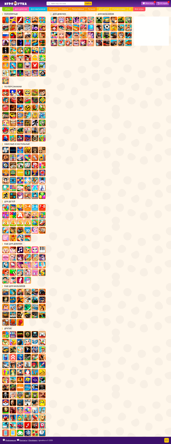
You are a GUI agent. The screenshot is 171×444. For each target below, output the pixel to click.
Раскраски (13, 58)
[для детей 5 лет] (20, 222)
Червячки (13, 115)
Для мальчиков (38, 9)
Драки (121, 35)
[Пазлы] (13, 215)
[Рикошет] (5, 357)
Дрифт (128, 42)
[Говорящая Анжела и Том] (35, 249)
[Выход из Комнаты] (27, 172)
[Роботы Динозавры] (5, 322)
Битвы (42, 65)
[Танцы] (20, 280)
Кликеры (20, 50)
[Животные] (27, 215)
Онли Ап (35, 130)
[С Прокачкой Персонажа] (13, 357)
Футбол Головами (13, 130)
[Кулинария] (27, 257)
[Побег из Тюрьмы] (5, 299)
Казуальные (27, 58)
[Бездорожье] (27, 314)
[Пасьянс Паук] (42, 180)
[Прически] (5, 272)
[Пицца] (35, 257)
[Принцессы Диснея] (13, 257)
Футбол (106, 27)
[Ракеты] (42, 364)
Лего (113, 27)
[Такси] (5, 314)
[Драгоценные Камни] (42, 172)
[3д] (35, 342)
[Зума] (13, 172)
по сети (5, 42)
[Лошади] (13, 417)
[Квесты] (27, 334)
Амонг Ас (13, 35)
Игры (7, 9)
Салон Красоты (90, 42)
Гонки (106, 20)
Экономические (35, 73)
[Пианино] (42, 249)
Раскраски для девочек (54, 35)
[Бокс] (20, 322)
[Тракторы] (35, 299)
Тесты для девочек (90, 27)
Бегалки (42, 50)
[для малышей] (35, 215)
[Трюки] (13, 380)
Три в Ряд (42, 20)
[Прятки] (5, 372)
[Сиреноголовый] (20, 402)
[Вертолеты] (13, 425)
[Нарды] (35, 157)
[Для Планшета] (13, 433)
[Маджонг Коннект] (27, 165)
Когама (35, 50)
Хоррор (5, 50)
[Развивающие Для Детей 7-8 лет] (42, 207)
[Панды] (20, 237)
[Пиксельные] (35, 364)
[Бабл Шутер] (35, 172)
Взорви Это (5, 123)
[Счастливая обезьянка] (5, 172)
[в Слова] (13, 157)
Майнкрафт (99, 20)
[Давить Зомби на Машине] (20, 307)
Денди (13, 27)
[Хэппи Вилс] (20, 410)
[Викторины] (27, 188)
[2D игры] (27, 364)
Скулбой (42, 130)
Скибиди (35, 138)
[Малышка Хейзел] (5, 249)
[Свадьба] (42, 265)
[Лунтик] (35, 230)
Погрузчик (27, 123)
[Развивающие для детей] (13, 207)
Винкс (83, 20)
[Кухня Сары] (13, 249)
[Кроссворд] (20, 180)
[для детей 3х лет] (5, 222)
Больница (68, 42)
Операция (83, 27)
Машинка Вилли (27, 100)
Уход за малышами (90, 20)
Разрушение (13, 65)
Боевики (13, 73)
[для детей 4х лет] (13, 222)
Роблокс (20, 35)
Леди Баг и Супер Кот (68, 35)
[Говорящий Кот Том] (35, 395)
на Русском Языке (5, 35)
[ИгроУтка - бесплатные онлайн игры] (16, 3)
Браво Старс (27, 107)
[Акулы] (5, 425)
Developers (33, 440)
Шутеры (27, 35)
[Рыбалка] (13, 292)
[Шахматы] (35, 150)
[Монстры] (42, 425)
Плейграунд (20, 65)
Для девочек (21, 9)
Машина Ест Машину (20, 123)
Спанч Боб (27, 92)
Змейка (35, 42)
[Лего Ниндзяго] (13, 299)
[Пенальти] (13, 307)
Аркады (35, 58)
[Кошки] (27, 249)
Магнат (27, 73)
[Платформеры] (35, 372)
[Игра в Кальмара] (20, 425)
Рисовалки (5, 80)
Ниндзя (106, 35)
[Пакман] (13, 342)
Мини (35, 35)
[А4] (13, 395)
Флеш (20, 20)
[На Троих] (5, 334)
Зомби (128, 20)
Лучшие (91, 9)
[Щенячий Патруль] (13, 230)
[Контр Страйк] (27, 292)
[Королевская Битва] (20, 372)
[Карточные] (20, 188)
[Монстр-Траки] (42, 292)
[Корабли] (5, 364)
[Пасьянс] (20, 165)
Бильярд (42, 73)
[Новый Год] (27, 372)
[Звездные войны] (27, 307)
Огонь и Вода (5, 20)
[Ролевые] (35, 349)
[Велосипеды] (42, 410)
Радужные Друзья (5, 138)
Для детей (104, 9)
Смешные (20, 58)
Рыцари (128, 27)
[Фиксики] (27, 230)
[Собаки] (42, 417)
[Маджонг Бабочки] (35, 180)
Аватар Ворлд (27, 130)
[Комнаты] (27, 265)
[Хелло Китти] (13, 265)
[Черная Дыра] (35, 380)
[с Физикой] (27, 349)
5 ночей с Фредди (13, 107)
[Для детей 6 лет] (27, 222)
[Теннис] (35, 410)
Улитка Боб (35, 107)
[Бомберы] (35, 402)
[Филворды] (13, 180)
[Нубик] (5, 307)
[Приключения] (13, 364)
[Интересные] (5, 342)
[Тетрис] (27, 157)
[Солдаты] (20, 314)
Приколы (27, 65)
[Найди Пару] (35, 433)
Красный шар (5, 107)
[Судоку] (27, 180)
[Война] (13, 349)
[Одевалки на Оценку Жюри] (20, 265)
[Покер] (35, 165)
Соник (13, 92)
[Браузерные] (13, 150)
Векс (35, 123)
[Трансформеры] (42, 299)
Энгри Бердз (5, 130)
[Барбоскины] (42, 230)
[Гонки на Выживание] (5, 387)
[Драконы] (35, 417)
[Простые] (20, 433)
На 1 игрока (13, 42)
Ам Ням (42, 107)
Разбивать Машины (121, 42)
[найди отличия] (5, 165)
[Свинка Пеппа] (5, 237)
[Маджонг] (27, 150)
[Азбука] (20, 215)
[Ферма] (27, 342)
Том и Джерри (5, 100)
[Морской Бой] (42, 188)
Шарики (27, 20)
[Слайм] (13, 272)
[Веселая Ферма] (5, 180)
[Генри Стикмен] (42, 433)
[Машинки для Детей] (35, 222)
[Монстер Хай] (20, 257)
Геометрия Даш (42, 100)
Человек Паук (20, 92)
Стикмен (128, 35)
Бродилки (13, 50)
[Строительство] (42, 349)
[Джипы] (42, 314)
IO (130, 9)
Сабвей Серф (42, 27)
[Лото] (27, 195)
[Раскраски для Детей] (5, 215)
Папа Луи (35, 20)
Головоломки (118, 9)
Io (35, 27)
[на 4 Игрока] (13, 334)
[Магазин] (42, 272)
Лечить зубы (76, 42)
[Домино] (20, 157)
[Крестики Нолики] (13, 195)
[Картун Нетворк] (35, 387)
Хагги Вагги (27, 138)
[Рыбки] (20, 417)
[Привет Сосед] (42, 395)
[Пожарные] (35, 357)
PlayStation (27, 27)
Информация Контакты (16, 440)
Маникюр (90, 35)
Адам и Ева (35, 115)
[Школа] (5, 280)
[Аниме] (20, 364)
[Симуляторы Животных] (27, 417)
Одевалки (54, 20)
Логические (27, 42)
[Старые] (20, 334)
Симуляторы (5, 58)
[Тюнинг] (27, 357)
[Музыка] (20, 249)
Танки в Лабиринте (20, 130)
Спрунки (42, 138)
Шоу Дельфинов (42, 115)
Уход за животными (83, 35)
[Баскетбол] (13, 322)
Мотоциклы (121, 27)
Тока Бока (13, 138)
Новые (65, 9)
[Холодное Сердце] (5, 265)
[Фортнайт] (13, 314)
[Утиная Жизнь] (42, 402)
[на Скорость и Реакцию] (13, 372)
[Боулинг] (5, 417)
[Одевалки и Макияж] (13, 280)
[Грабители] (35, 314)
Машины (5, 27)
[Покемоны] (5, 402)
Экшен (35, 65)
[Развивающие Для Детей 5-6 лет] (35, 207)
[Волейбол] (27, 410)
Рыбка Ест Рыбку (20, 107)
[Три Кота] (13, 237)
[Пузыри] (35, 188)
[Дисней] (27, 387)
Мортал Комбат (20, 100)
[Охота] (42, 307)
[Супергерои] (35, 425)
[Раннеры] (27, 380)
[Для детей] (5, 207)
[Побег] (5, 195)
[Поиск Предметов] (5, 157)
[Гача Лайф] (27, 272)
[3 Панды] (27, 402)
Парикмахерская (54, 27)
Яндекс (13, 20)
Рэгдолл (5, 73)
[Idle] (42, 380)
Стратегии (99, 35)
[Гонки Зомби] (13, 387)
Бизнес (42, 58)
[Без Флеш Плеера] (27, 425)
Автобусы (106, 42)
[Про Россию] (42, 334)
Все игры (139, 9)
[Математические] (42, 215)
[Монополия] (35, 195)
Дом (68, 27)
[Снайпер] (35, 292)
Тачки (13, 100)
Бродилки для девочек (83, 42)
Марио (5, 92)
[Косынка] (42, 157)
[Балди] (5, 410)
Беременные (54, 42)
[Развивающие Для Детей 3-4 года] (27, 207)
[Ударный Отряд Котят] (20, 395)
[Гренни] (42, 387)
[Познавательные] (20, 207)
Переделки (61, 42)
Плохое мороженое (13, 123)
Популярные (78, 9)
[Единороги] (27, 280)
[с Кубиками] (5, 188)
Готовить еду (68, 20)
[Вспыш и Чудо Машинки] (20, 230)
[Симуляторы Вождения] (5, 292)
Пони (76, 20)
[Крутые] (27, 433)
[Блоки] (42, 165)
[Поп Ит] (27, 237)
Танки (121, 20)
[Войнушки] (20, 299)
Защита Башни (42, 42)
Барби (61, 35)
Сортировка (20, 73)
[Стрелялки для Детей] (5, 230)
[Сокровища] (42, 195)
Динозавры (99, 42)
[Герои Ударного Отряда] (27, 395)
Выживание (27, 50)
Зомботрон (35, 100)
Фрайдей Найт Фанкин (20, 138)
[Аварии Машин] (35, 307)
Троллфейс (20, 115)
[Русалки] (35, 265)
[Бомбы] (20, 342)
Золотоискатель (27, 115)
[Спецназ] (42, 357)
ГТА (99, 27)
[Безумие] (13, 410)
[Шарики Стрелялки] (20, 150)
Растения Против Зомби (42, 123)
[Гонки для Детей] (42, 222)
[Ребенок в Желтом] (13, 402)
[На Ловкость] (5, 380)
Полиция (113, 42)
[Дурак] (13, 165)
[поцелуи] (5, 257)
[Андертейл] (5, 395)
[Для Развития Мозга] (20, 195)
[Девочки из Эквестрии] (42, 257)
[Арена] (20, 380)
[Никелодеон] (20, 387)
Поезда (113, 35)
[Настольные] (5, 150)
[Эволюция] (20, 357)
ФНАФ (20, 42)
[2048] (20, 172)
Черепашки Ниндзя (35, 92)
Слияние (5, 65)
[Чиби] (35, 272)
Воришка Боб (5, 115)
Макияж (61, 27)
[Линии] (13, 188)
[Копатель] (42, 372)
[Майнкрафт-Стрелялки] (20, 292)
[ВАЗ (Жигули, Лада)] (5, 349)
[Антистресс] (20, 349)
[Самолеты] (42, 342)
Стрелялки (113, 20)
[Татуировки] (20, 272)
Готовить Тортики (76, 35)
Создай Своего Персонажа (61, 20)
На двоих (53, 9)
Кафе (76, 27)
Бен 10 (42, 92)
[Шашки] (42, 150)
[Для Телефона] (5, 433)
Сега (20, 27)
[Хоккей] (27, 299)
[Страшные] (35, 334)
